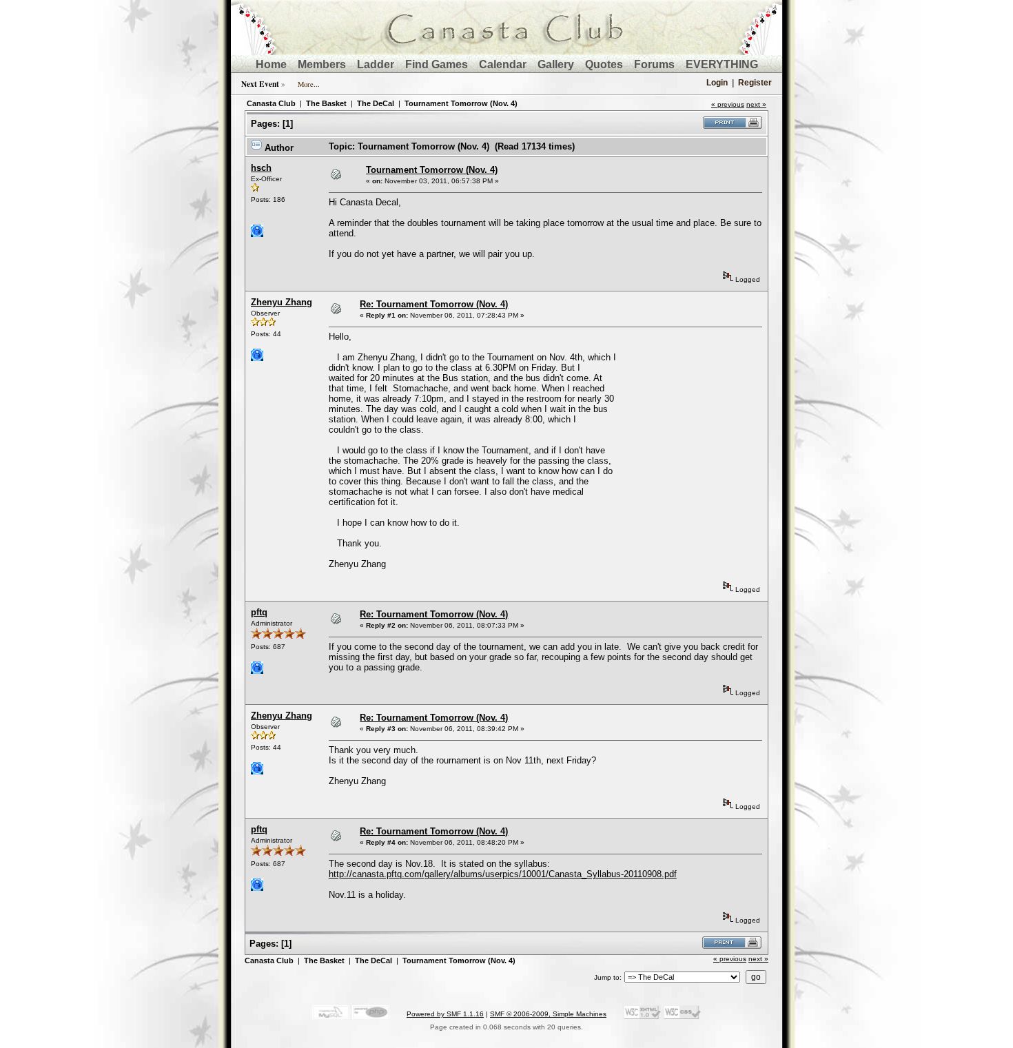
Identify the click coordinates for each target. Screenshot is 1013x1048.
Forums (654, 64)
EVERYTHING (722, 64)
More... (309, 84)
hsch (261, 168)
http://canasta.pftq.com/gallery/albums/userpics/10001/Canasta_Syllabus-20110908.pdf (503, 874)
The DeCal (375, 103)
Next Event (260, 84)
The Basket (326, 103)
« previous (727, 104)
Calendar (502, 64)
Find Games (436, 64)
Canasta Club (271, 103)
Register (755, 83)
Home (271, 64)
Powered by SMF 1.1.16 (445, 1014)
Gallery (556, 64)
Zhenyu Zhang (281, 302)
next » (756, 104)
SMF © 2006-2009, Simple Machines (548, 1014)
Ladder (375, 64)
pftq (259, 612)
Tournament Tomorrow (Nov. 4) (461, 103)
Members (322, 64)
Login (717, 83)
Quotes (604, 64)
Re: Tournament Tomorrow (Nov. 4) (434, 304)
